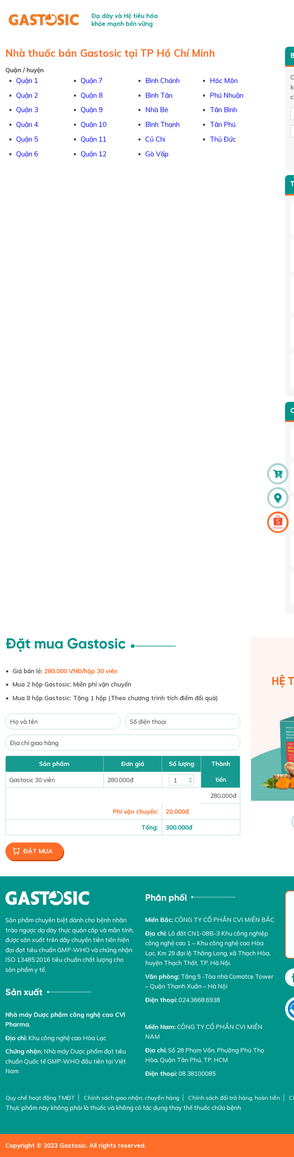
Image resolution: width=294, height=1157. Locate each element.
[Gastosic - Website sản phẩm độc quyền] (43, 20)
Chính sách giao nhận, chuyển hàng (131, 1097)
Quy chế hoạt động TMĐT (40, 1097)
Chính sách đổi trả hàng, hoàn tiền (234, 1097)
